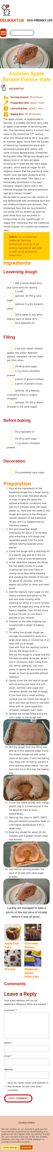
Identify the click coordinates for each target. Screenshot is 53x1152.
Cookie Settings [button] (10, 1147)
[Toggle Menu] (3, 32)
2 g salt (19, 291)
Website (8, 1069)
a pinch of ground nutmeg (29, 379)
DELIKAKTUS (12, 20)
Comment (10, 1010)
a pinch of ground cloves (28, 383)
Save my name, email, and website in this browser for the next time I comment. (27, 1086)
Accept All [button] (26, 1147)
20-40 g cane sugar (26, 366)
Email (8, 1056)
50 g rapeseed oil (24, 322)
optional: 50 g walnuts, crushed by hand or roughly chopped (23, 394)
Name (8, 1042)
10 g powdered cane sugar (29, 472)
